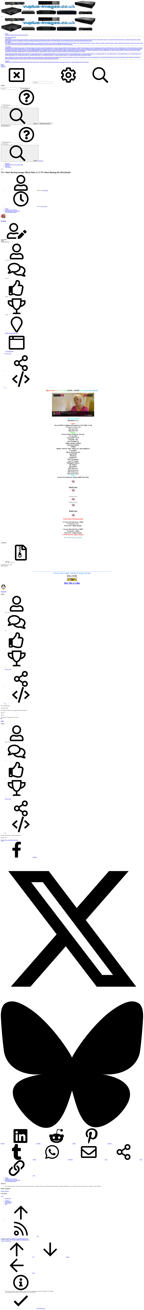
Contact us (6, 1191)
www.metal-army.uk (9, 351)
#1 (5, 387)
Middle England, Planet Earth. (11, 333)
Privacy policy (8, 1203)
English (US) (8, 1198)
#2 (5, 703)
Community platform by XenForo (14, 1238)
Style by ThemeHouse (6, 1240)
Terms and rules (8, 1201)
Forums (2, 1191)
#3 (5, 833)
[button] (2, 16)
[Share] (21, 370)
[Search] (69, 82)
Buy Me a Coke (72, 583)
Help (6, 1204)
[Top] (21, 1220)
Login (2, 1196)
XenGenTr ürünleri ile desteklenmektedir (20, 1239)
